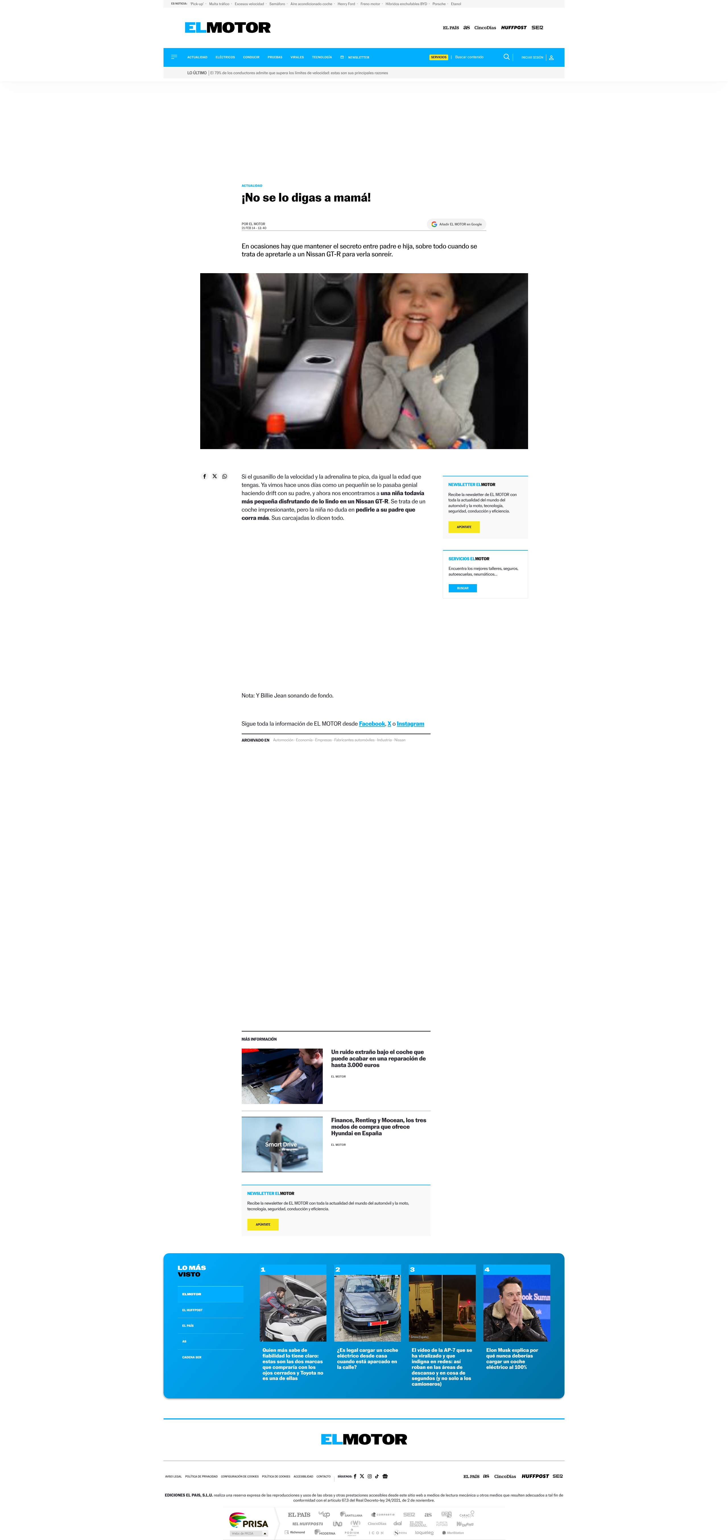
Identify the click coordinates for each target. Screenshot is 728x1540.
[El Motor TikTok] (377, 1476)
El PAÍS (299, 1515)
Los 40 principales (326, 1515)
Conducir (251, 57)
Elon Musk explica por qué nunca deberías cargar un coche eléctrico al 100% (512, 1358)
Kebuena (460, 1523)
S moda (399, 1532)
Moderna (323, 1532)
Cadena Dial (398, 1523)
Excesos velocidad (250, 4)
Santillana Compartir (383, 1515)
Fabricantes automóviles (354, 740)
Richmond (295, 1532)
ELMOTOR (191, 1294)
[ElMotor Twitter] (362, 1476)
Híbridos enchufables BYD (407, 4)
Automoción (283, 740)
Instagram (410, 723)
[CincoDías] (485, 28)
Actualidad (197, 57)
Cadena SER (407, 1515)
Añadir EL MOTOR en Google (460, 224)
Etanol (456, 4)
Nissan (400, 740)
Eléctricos (225, 57)
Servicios (438, 57)
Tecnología (322, 57)
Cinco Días (376, 1523)
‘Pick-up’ (197, 4)
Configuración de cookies (239, 1476)
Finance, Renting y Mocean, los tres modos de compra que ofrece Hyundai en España (378, 1126)
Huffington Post (306, 1523)
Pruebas (275, 57)
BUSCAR (463, 588)
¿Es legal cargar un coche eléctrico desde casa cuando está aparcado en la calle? (367, 1358)
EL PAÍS (188, 1326)
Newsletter (358, 57)
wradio (354, 1523)
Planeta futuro (440, 1523)
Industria (384, 740)
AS (184, 1341)
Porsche (439, 4)
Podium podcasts (351, 1532)
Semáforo (278, 4)
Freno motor (371, 4)
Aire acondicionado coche (312, 4)
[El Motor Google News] (385, 1477)
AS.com (425, 1515)
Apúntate (263, 1224)
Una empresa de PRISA (248, 1520)
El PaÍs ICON (376, 1532)
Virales (297, 57)
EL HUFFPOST (192, 1310)
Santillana (353, 1515)
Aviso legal (173, 1476)
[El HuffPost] (514, 28)
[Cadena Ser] (537, 28)
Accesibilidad (303, 1476)
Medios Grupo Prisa (248, 1533)
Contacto (323, 1476)
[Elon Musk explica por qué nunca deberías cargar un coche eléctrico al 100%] (516, 1340)
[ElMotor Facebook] (355, 1477)
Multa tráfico (219, 4)
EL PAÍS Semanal (419, 1523)
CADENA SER (191, 1357)
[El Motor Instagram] (370, 1476)
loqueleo (425, 1532)
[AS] (467, 28)
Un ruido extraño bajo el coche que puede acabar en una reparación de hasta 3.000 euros (378, 1058)
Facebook (372, 723)
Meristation (452, 1532)
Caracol (465, 1515)
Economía (304, 740)
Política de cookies (276, 1476)
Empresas (323, 740)
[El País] (451, 28)
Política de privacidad (201, 1476)
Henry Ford (347, 4)
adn (444, 1515)
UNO (338, 1523)
